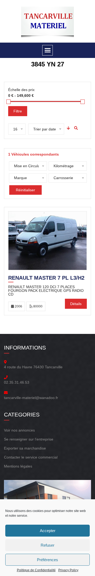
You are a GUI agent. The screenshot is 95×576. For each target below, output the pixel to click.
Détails (76, 304)
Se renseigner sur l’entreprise (28, 439)
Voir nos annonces (19, 430)
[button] (47, 50)
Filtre (17, 111)
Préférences (47, 559)
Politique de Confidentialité (36, 570)
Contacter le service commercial (31, 457)
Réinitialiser (25, 190)
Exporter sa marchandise (25, 448)
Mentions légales (18, 466)
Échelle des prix (21, 90)
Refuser (47, 545)
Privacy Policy (68, 570)
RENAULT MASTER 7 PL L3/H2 (46, 278)
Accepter (47, 530)
